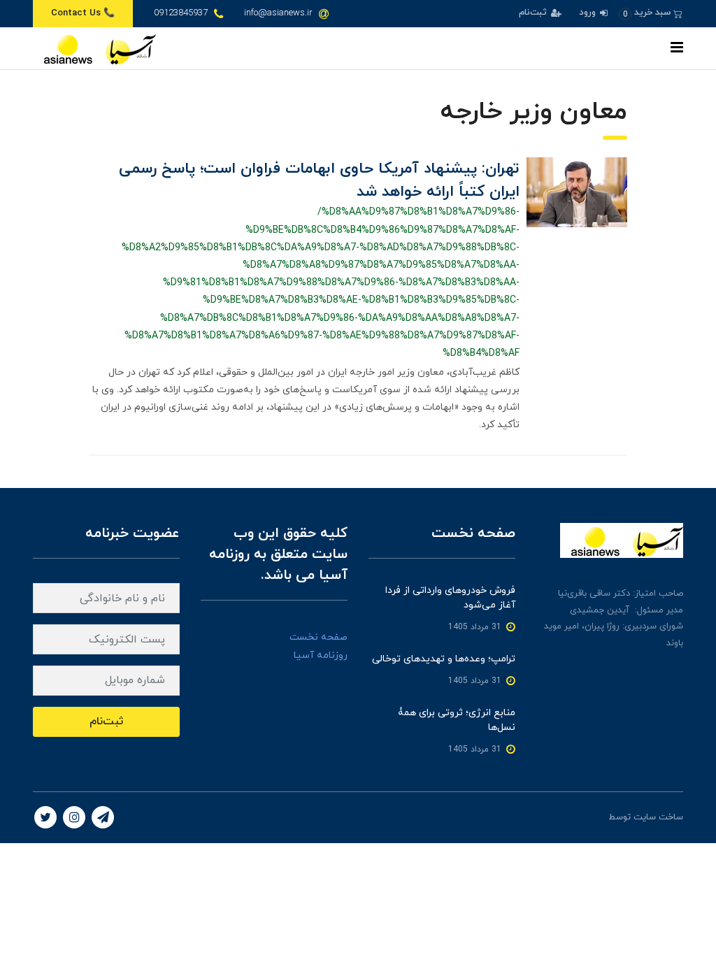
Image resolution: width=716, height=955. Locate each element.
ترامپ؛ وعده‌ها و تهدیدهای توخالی (443, 659)
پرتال (596, 817)
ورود (589, 12)
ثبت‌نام (534, 12)
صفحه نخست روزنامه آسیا (318, 646)
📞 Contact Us (83, 13)
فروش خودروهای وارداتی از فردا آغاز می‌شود (450, 598)
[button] (650, 13)
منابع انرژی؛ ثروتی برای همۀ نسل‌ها (456, 720)
